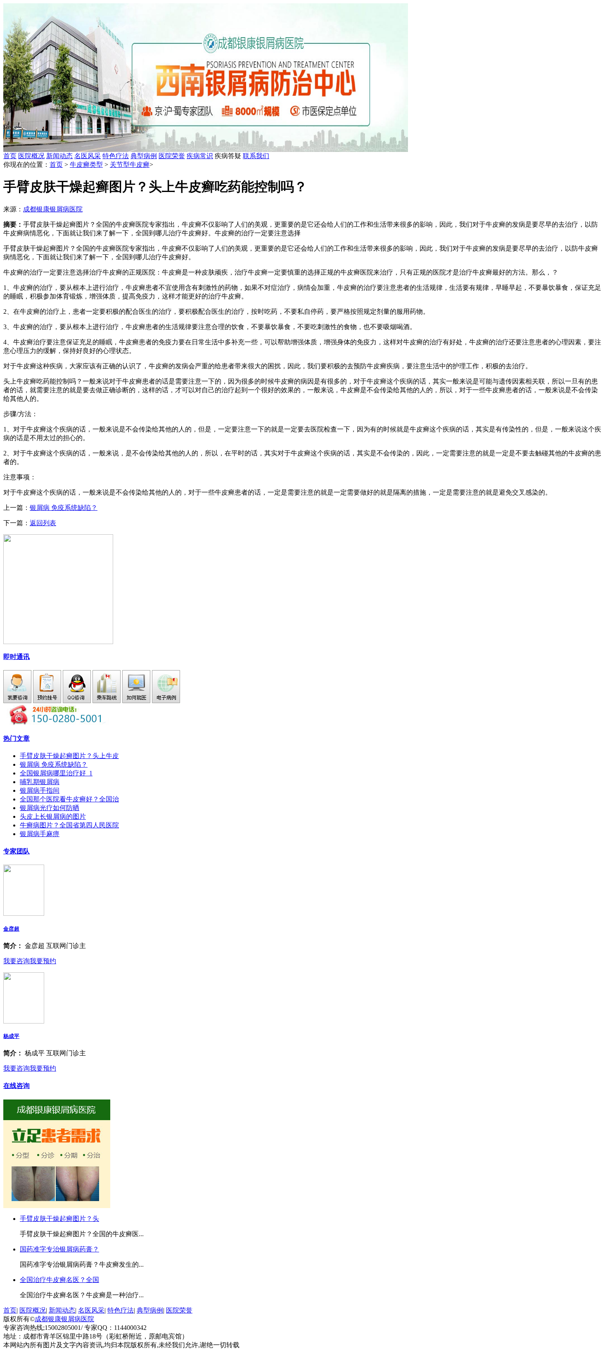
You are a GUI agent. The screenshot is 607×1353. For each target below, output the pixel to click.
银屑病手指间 (39, 790)
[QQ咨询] (77, 700)
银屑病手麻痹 (39, 833)
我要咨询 (16, 960)
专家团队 (16, 851)
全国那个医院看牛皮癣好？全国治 (69, 799)
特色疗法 (115, 155)
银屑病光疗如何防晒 (49, 807)
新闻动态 (59, 155)
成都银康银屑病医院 (53, 209)
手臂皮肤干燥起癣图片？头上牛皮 (69, 755)
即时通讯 (16, 656)
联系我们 (256, 155)
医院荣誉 (172, 155)
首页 (10, 155)
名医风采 (87, 155)
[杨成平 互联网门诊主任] (23, 1021)
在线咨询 (16, 1085)
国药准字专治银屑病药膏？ (59, 1249)
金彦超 (11, 929)
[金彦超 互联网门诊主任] (23, 913)
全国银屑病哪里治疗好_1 (56, 773)
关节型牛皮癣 (129, 164)
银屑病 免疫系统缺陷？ (63, 507)
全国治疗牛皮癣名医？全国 (59, 1279)
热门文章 (16, 738)
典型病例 (143, 155)
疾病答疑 (242, 155)
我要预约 (43, 960)
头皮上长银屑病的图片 (53, 816)
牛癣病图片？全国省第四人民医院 (69, 825)
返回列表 (43, 522)
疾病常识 (200, 155)
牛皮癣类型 (86, 164)
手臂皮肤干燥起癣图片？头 (59, 1218)
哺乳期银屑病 (39, 781)
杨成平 (11, 1036)
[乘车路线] (106, 700)
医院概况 (31, 155)
